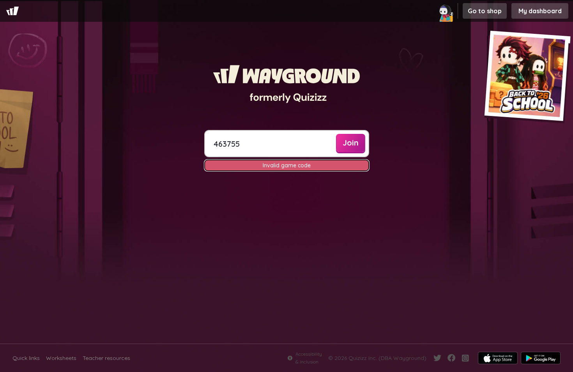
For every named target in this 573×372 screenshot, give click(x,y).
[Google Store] (541, 358)
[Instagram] (465, 358)
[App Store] (498, 358)
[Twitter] (437, 358)
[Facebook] (451, 358)
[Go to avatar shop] (447, 11)
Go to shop (485, 11)
